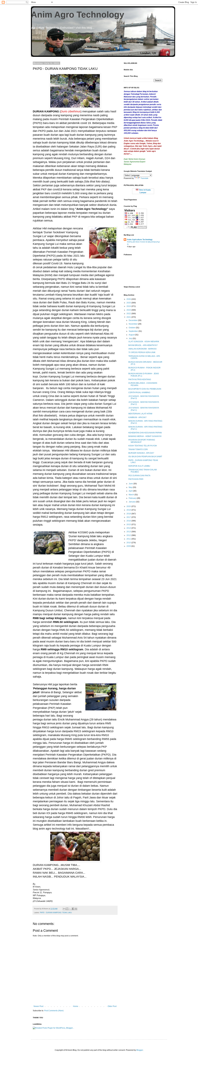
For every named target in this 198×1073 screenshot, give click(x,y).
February (133, 498)
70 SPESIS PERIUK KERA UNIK (141, 352)
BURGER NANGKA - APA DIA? (141, 453)
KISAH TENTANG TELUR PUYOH (142, 446)
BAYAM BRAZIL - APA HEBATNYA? (143, 345)
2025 (129, 303)
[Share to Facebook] (73, 908)
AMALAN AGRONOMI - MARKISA (142, 349)
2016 (129, 521)
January (132, 502)
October (132, 328)
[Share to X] (70, 908)
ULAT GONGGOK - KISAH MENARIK (143, 341)
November (133, 324)
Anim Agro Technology (77, 14)
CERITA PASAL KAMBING (139, 392)
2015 (129, 524)
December (133, 320)
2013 (129, 532)
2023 (129, 310)
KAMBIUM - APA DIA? (137, 417)
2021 (129, 317)
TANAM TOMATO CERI (138, 449)
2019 (129, 510)
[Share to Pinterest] (75, 908)
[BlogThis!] (67, 908)
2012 (129, 535)
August (132, 335)
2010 (129, 543)
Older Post (112, 1006)
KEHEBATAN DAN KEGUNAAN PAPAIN (145, 433)
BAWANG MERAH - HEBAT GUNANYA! (144, 436)
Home (75, 1006)
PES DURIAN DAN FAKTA (139, 476)
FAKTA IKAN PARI (135, 479)
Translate (144, 178)
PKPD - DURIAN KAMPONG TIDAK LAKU (56, 912)
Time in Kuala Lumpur (144, 191)
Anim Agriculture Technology (140, 239)
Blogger (139, 1050)
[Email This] (64, 908)
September (133, 331)
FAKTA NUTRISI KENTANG (139, 379)
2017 (129, 517)
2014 (129, 528)
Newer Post (38, 1006)
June (131, 484)
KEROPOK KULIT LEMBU (139, 466)
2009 (129, 546)
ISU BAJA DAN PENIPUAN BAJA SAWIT (145, 456)
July (131, 338)
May (131, 487)
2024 (129, 306)
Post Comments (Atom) (54, 1011)
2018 (129, 514)
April (131, 491)
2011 (129, 539)
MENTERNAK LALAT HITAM (140, 414)
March (131, 495)
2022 (129, 313)
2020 (129, 506)
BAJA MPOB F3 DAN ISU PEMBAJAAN (144, 389)
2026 (129, 299)
